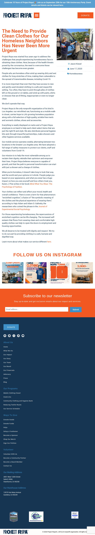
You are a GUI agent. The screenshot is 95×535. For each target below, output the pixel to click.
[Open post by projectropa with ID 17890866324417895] (82, 272)
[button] (36, 15)
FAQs (5, 427)
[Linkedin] (18, 335)
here (61, 5)
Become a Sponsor (10, 435)
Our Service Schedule (11, 409)
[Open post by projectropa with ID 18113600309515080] (12, 272)
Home (5, 347)
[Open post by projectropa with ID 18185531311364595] (59, 272)
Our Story (7, 358)
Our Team (7, 362)
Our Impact (7, 355)
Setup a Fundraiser (10, 431)
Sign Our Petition (9, 443)
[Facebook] (4, 335)
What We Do (8, 351)
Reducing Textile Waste (12, 405)
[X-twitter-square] (9, 335)
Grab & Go (7, 397)
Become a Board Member (12, 462)
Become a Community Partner (14, 458)
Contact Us (7, 466)
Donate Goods (8, 419)
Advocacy (7, 374)
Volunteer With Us (10, 454)
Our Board (7, 366)
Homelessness (75, 73)
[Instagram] (14, 335)
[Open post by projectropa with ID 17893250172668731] (36, 272)
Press (5, 378)
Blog (5, 382)
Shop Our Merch (9, 439)
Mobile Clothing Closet (12, 393)
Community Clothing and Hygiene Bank (18, 401)
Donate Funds (8, 423)
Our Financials (8, 370)
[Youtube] (23, 335)
